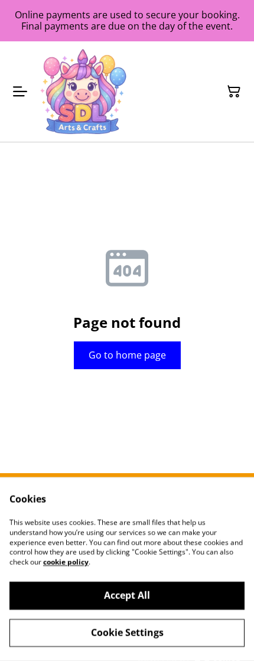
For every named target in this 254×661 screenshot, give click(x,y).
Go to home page (127, 355)
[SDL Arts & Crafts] (83, 91)
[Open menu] (20, 92)
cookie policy (66, 562)
